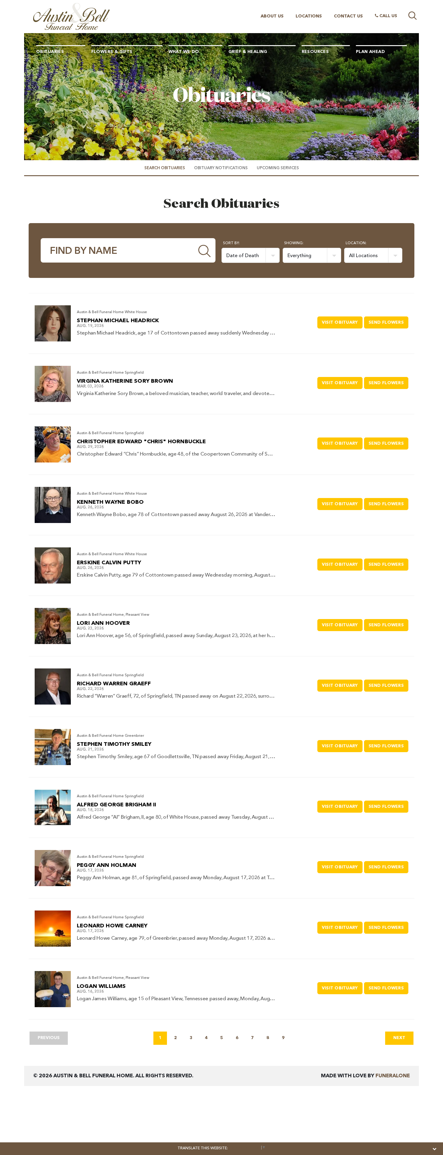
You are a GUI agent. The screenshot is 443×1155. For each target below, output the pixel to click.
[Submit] (204, 250)
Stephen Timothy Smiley (114, 744)
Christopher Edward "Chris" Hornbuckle (141, 441)
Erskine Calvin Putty (109, 562)
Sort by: (231, 243)
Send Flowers (388, 322)
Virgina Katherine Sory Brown (125, 381)
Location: (356, 243)
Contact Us (348, 16)
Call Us (387, 16)
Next (399, 1038)
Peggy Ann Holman (106, 865)
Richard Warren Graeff (114, 683)
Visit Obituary (342, 322)
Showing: (293, 243)
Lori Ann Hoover (103, 623)
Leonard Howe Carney (112, 926)
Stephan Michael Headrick (118, 320)
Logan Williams (101, 986)
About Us (272, 16)
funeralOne (392, 1076)
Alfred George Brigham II (116, 805)
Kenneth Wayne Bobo (110, 502)
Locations (309, 16)
